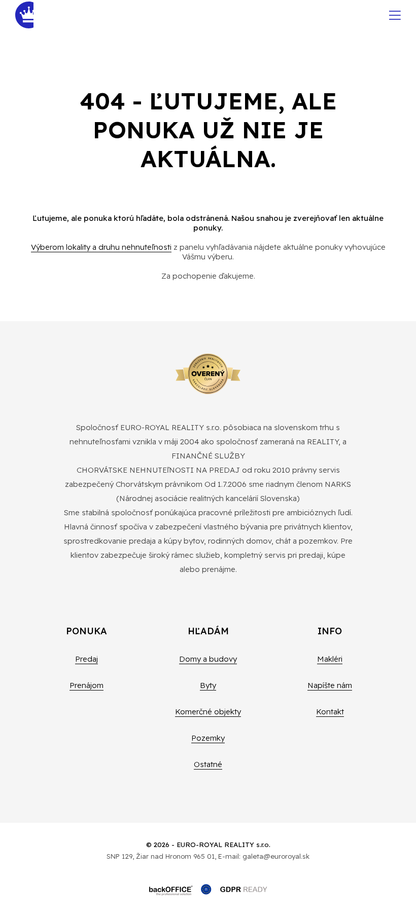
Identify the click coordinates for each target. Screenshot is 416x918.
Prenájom (86, 685)
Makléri (329, 659)
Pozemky (208, 738)
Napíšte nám (329, 685)
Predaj (86, 659)
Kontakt (330, 711)
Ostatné (208, 764)
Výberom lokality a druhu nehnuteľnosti (101, 247)
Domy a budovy (208, 659)
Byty (208, 685)
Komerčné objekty (208, 711)
